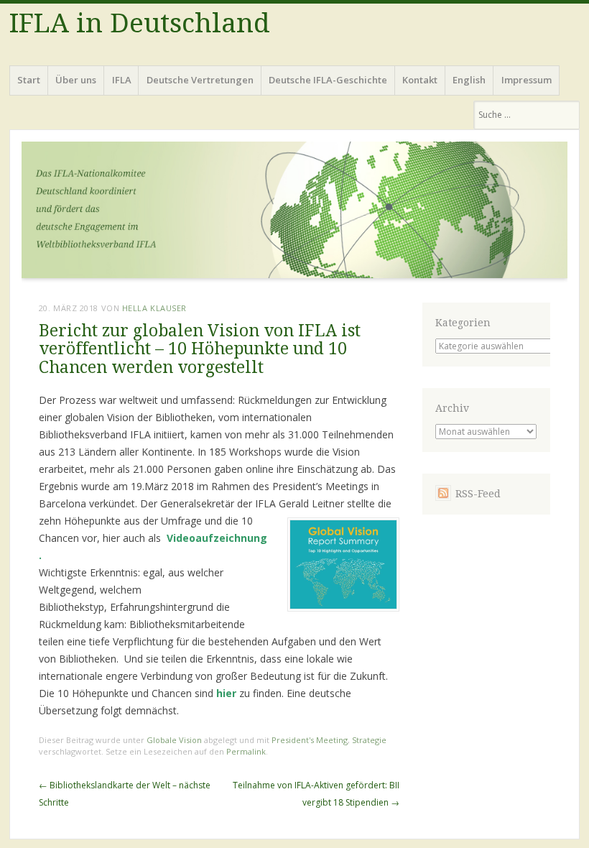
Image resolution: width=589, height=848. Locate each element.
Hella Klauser (154, 308)
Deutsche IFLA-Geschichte (328, 79)
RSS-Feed (478, 493)
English (469, 79)
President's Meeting (310, 739)
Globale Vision (174, 739)
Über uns (75, 79)
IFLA (121, 79)
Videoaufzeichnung (217, 538)
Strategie (369, 739)
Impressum (526, 79)
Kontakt (419, 79)
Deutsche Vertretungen (200, 79)
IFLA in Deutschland (139, 23)
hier (226, 693)
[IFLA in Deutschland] (294, 213)
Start (28, 79)
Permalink (246, 751)
